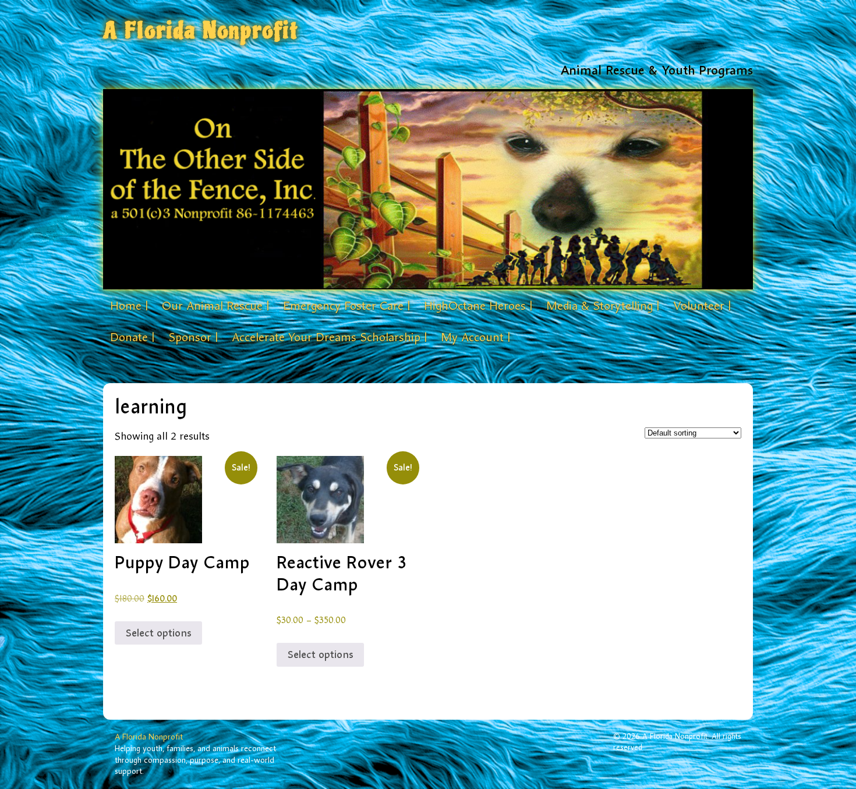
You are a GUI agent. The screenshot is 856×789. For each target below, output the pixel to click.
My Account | (475, 337)
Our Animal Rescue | (215, 306)
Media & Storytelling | (602, 306)
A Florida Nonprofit (201, 30)
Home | (129, 306)
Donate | (132, 337)
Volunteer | (702, 306)
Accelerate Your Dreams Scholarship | (329, 337)
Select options (158, 633)
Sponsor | (193, 337)
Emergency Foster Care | (346, 306)
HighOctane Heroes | (478, 306)
